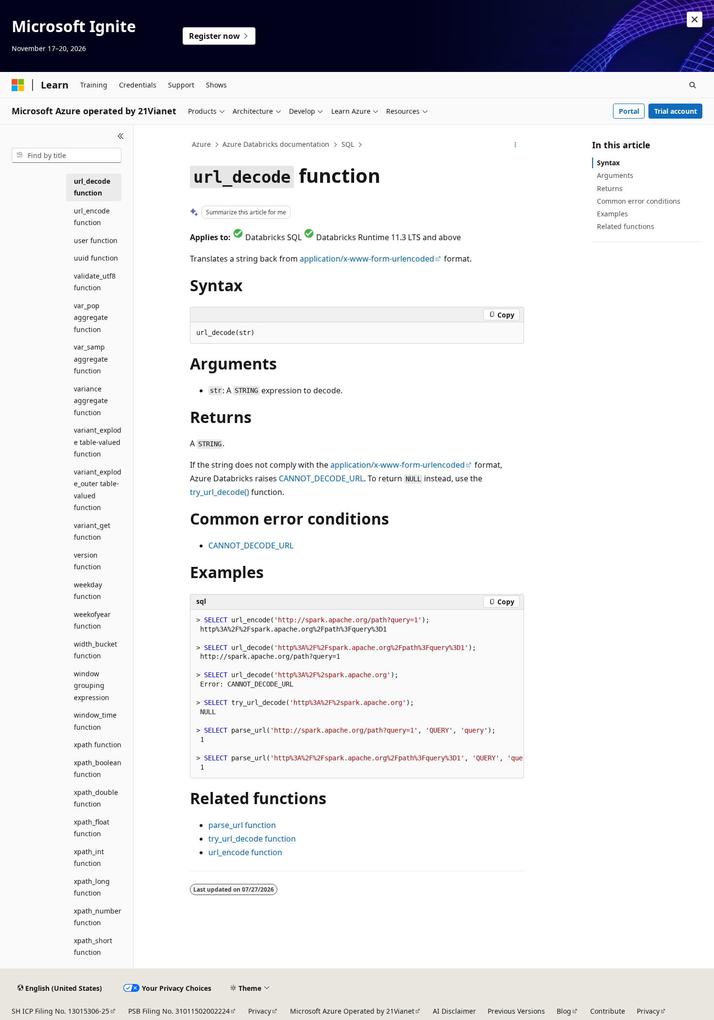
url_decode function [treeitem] (92, 187)
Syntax (608, 162)
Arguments (615, 175)
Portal (629, 111)
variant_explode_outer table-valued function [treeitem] (97, 489)
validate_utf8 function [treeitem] (95, 282)
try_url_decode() (219, 492)
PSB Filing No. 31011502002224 (179, 1011)
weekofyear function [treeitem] (92, 620)
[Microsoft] (18, 85)
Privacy (259, 1011)
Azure (201, 144)
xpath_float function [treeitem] (91, 828)
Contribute (607, 1011)
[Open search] (692, 85)
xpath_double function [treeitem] (96, 798)
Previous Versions (516, 1011)
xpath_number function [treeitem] (97, 917)
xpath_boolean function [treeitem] (97, 768)
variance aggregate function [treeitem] (91, 400)
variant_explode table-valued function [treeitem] (97, 441)
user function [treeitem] (96, 240)
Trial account (675, 111)
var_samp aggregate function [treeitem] (91, 358)
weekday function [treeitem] (88, 590)
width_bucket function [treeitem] (95, 650)
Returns (610, 188)
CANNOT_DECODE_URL (321, 478)
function (242, 825)
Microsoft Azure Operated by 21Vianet (352, 1011)
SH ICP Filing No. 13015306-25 (60, 1011)
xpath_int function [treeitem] (89, 857)
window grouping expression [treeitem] (91, 685)
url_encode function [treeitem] (92, 217)
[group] (357, 694)
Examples (612, 213)
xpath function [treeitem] (97, 744)
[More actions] (515, 145)
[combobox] (66, 155)
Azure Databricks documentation (275, 144)
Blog (564, 1011)
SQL (347, 144)
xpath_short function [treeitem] (93, 946)
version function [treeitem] (87, 561)
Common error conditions (638, 201)
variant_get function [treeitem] (92, 531)
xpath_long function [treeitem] (92, 887)
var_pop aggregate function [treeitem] (91, 317)
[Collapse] (120, 136)
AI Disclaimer (454, 1011)
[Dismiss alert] (694, 19)
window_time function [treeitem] (95, 721)
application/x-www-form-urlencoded (367, 258)
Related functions (625, 226)
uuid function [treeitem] (96, 258)
